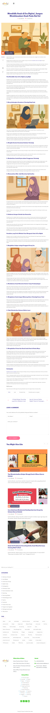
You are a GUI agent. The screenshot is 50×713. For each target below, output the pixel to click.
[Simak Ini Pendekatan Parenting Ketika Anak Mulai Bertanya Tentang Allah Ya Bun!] (27, 532)
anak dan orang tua (26, 621)
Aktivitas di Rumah (6, 577)
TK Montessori (5, 642)
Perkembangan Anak (7, 597)
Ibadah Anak (5, 583)
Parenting (4, 593)
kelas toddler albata (37, 629)
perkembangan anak (17, 637)
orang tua (23, 634)
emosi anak (38, 624)
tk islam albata (38, 640)
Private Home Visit (6, 604)
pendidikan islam (6, 637)
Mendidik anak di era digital (11, 371)
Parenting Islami (38, 634)
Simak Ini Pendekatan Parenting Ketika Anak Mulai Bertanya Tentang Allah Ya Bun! (26, 546)
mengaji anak (30, 632)
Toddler (13, 642)
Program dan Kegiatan (7, 606)
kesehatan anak (6, 632)
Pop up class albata (36, 637)
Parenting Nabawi (6, 595)
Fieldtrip (4, 626)
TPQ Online (5, 611)
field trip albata (13, 626)
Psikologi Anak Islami (7, 609)
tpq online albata (29, 642)
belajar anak (20, 624)
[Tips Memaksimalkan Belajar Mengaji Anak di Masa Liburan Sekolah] (27, 460)
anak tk (43, 621)
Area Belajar (5, 579)
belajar (13, 624)
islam (36, 626)
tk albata (30, 640)
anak (15, 392)
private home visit (6, 640)
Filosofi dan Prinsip (6, 581)
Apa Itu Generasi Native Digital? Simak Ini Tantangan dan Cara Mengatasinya (36, 400)
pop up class (26, 637)
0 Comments (29, 18)
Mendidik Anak (22, 392)
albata (4, 621)
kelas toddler (27, 629)
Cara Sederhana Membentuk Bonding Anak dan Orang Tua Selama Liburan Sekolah (25, 511)
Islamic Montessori (6, 629)
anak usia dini (5, 624)
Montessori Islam (6, 588)
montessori (5, 634)
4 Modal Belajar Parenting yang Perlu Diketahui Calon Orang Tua (19, 400)
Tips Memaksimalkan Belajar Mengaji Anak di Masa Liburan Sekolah (26, 475)
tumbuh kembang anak (41, 642)
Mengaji (23, 632)
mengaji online (39, 632)
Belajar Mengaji (29, 624)
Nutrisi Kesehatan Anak (7, 590)
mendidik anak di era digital (37, 60)
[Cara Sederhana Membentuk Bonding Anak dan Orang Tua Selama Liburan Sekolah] (27, 496)
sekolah (23, 640)
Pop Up (4, 600)
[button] (13, 3)
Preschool (4, 602)
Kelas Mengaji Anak (17, 629)
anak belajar (16, 621)
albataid (22, 18)
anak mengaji (36, 621)
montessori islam (14, 634)
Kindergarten (5, 586)
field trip (45, 624)
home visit (29, 626)
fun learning (21, 626)
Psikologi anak (16, 640)
